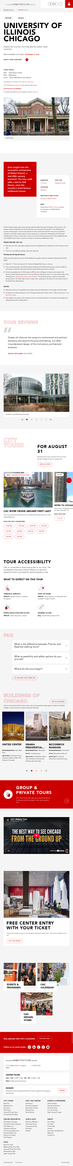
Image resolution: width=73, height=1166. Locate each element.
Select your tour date (13, 60)
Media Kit (50, 1133)
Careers (49, 1128)
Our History (51, 1122)
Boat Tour (7, 1103)
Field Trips (7, 1110)
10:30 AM (59, 518)
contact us (35, 92)
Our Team (50, 1124)
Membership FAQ (9, 1151)
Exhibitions (29, 1103)
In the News (51, 1126)
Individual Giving (31, 1124)
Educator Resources (10, 1133)
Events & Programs (32, 1106)
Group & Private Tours (27, 82)
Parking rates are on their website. (27, 276)
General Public (52, 1103)
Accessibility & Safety (11, 1114)
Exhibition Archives (10, 1128)
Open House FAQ (9, 1154)
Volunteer (29, 1128)
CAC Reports (8, 1137)
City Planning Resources (11, 1131)
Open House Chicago (54, 1112)
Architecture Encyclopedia (12, 1124)
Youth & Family (52, 1108)
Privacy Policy (18, 1162)
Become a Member (32, 1122)
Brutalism (44, 198)
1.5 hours (43, 183)
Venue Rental (30, 1112)
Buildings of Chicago (10, 1122)
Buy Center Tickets (32, 1108)
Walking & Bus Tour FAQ (11, 1147)
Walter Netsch (51, 198)
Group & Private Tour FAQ (12, 1149)
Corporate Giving (31, 1126)
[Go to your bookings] (69, 4)
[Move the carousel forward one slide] (50, 419)
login (17, 85)
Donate (28, 1131)
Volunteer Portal (65, 1162)
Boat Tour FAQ (8, 1145)
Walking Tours (8, 1106)
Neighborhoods (60, 183)
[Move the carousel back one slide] (22, 419)
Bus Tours (7, 1108)
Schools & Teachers (53, 1106)
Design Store (30, 1110)
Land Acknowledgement (55, 1131)
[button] (26, 60)
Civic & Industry (52, 1110)
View (7, 1081)
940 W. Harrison (54, 207)
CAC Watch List (9, 1126)
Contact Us (50, 1135)
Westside (44, 190)
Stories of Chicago (9, 1135)
